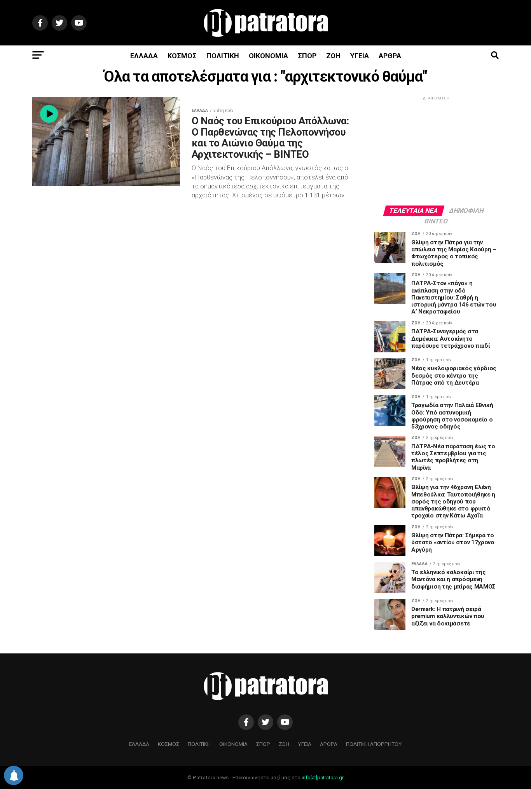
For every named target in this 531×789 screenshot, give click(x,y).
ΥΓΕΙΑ (359, 56)
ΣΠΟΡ (307, 56)
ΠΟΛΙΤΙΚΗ (222, 56)
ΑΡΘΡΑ (390, 56)
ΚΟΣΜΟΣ (182, 56)
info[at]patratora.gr (323, 777)
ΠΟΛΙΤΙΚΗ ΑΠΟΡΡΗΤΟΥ (374, 744)
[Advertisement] (436, 150)
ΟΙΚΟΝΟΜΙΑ (268, 56)
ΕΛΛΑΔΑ (144, 56)
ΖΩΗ (333, 56)
